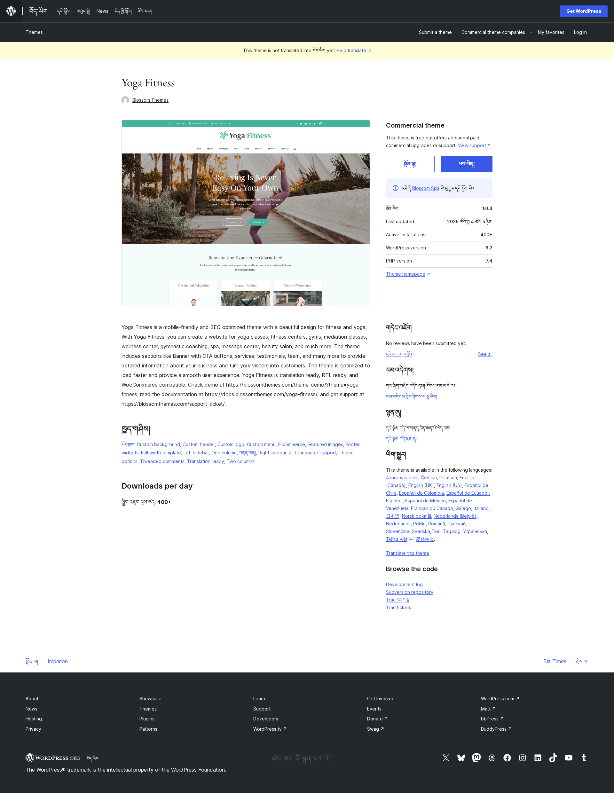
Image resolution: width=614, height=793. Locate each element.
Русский (457, 523)
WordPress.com (500, 698)
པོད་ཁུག (128, 444)
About (32, 698)
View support (472, 145)
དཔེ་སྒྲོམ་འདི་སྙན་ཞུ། (401, 438)
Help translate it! (353, 50)
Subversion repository (409, 592)
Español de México (425, 500)
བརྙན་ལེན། (247, 452)
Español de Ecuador (467, 493)
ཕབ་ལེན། (467, 164)
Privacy (33, 729)
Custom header (199, 444)
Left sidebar (196, 452)
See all (485, 354)
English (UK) (421, 485)
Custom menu (261, 444)
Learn (259, 698)
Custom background (158, 444)
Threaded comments (162, 461)
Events (374, 708)
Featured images (325, 444)
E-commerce (291, 444)
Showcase (150, 698)
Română (436, 523)
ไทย (436, 531)
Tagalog (451, 531)
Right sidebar (272, 452)
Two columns (241, 461)
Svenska (421, 531)
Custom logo (230, 444)
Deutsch (448, 477)
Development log (404, 584)
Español (394, 500)
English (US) (449, 485)
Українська (475, 531)
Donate (377, 718)
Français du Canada (432, 508)
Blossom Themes (150, 100)
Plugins (146, 718)
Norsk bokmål (416, 516)
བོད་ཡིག (92, 758)
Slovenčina (397, 531)
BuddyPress (496, 729)
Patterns (148, 729)
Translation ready (205, 461)
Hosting (34, 718)
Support (262, 708)
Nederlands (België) (455, 516)
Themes (34, 32)
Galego (463, 508)
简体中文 (425, 539)
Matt (488, 708)
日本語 (392, 516)
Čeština (429, 477)
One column (224, 452)
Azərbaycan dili (402, 477)
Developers (265, 718)
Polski (419, 523)
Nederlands (398, 523)
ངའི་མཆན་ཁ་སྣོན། (399, 354)
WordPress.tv (270, 729)
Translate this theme (407, 553)
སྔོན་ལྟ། (410, 164)
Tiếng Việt (396, 539)
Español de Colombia (421, 493)
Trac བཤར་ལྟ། (398, 599)
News (31, 708)
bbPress (492, 718)
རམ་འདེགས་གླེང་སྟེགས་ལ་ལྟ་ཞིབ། (411, 396)
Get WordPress (584, 11)
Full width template (161, 452)
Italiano (481, 508)
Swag (375, 729)
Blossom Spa (425, 188)
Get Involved (381, 698)
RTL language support (312, 452)
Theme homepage (405, 274)
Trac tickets (398, 607)
